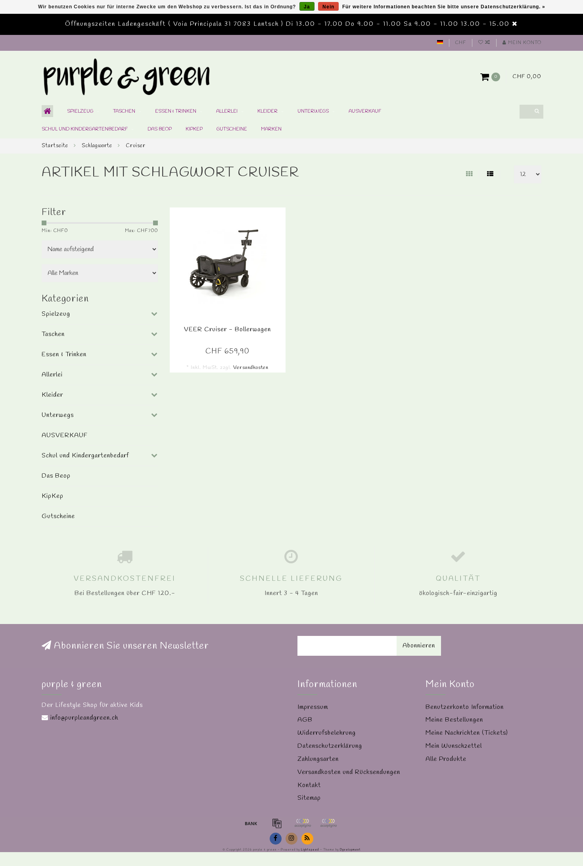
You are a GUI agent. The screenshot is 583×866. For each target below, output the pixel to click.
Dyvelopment (350, 850)
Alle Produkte (446, 759)
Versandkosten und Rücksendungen (348, 772)
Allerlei (227, 111)
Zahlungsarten (318, 759)
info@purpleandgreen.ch (84, 718)
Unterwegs (313, 111)
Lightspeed (310, 850)
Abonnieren (419, 645)
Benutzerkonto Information (465, 707)
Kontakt (309, 785)
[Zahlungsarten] (251, 823)
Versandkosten (250, 367)
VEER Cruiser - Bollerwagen (227, 329)
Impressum (312, 707)
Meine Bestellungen (454, 720)
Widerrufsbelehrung (326, 733)
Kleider (267, 111)
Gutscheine (232, 129)
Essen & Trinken (175, 111)
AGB (305, 720)
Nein (328, 7)
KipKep (194, 129)
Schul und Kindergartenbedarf (85, 129)
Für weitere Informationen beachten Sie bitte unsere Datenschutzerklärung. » (443, 7)
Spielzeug (80, 111)
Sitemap (309, 798)
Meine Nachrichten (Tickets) (467, 733)
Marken (271, 129)
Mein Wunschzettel (454, 746)
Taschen (124, 111)
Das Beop (160, 129)
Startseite (55, 145)
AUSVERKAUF (365, 111)
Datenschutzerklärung (329, 746)
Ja (307, 7)
